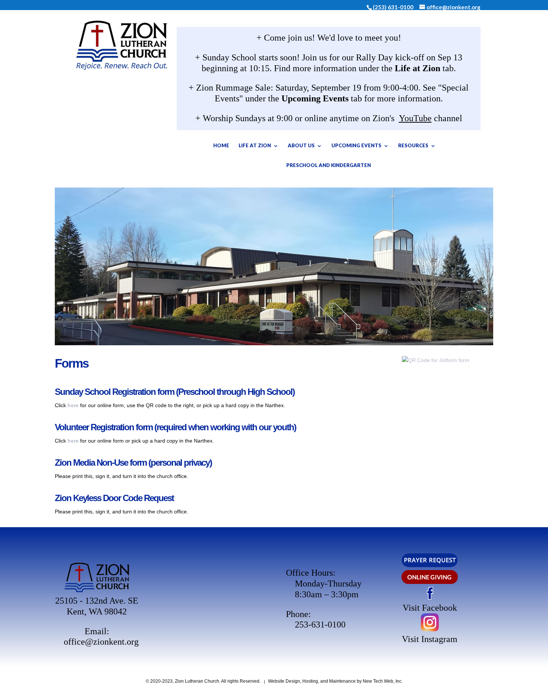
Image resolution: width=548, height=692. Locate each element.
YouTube (415, 118)
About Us (301, 145)
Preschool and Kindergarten (328, 165)
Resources (413, 145)
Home (221, 145)
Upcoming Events (356, 145)
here (73, 405)
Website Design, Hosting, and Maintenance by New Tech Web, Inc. (335, 681)
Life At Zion (255, 145)
